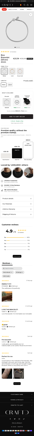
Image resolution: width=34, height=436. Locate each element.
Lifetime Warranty (8, 209)
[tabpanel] (17, 327)
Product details (7, 198)
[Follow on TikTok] (24, 419)
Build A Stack (13, 9)
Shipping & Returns (9, 214)
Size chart (29, 80)
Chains (22, 9)
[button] (17, 237)
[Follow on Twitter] (15, 419)
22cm (10, 84)
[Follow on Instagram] (19, 419)
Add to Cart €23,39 (17, 116)
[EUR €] (20, 5)
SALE (4, 9)
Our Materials (7, 204)
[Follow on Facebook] (10, 419)
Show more (17, 383)
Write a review (17, 256)
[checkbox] (6, 276)
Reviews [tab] (7, 263)
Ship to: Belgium (17, 423)
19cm (3, 84)
